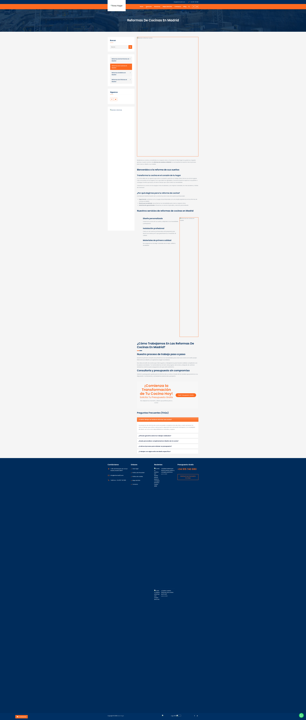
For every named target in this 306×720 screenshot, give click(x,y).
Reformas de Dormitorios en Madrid (120, 60)
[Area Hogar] (116, 5)
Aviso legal (135, 469)
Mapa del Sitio (167, 6)
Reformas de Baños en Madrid (119, 74)
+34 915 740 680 (194, 2)
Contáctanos (22, 717)
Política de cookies (138, 476)
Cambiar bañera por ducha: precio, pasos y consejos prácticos (167, 470)
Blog (184, 6)
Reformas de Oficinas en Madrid (119, 80)
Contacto (178, 6)
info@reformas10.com (179, 2)
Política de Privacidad (138, 472)
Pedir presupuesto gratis (186, 395)
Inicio (141, 6)
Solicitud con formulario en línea (188, 477)
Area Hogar (121, 716)
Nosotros (157, 6)
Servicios (149, 6)
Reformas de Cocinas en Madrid (119, 67)
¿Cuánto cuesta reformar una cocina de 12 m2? (167, 592)
